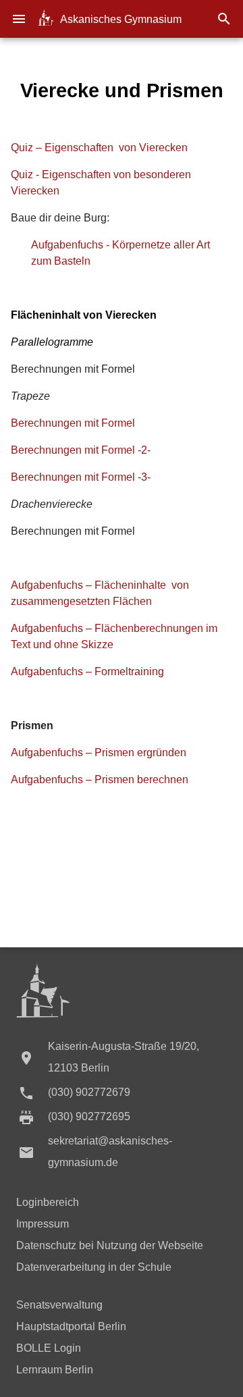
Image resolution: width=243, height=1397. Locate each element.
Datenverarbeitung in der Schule (93, 1267)
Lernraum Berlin (54, 1369)
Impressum (42, 1224)
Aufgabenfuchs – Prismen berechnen (99, 779)
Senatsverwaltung (59, 1305)
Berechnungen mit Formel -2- (81, 450)
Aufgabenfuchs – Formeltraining (87, 671)
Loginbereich (47, 1202)
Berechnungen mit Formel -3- (81, 477)
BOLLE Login (48, 1348)
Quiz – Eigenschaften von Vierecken (99, 147)
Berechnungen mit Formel (73, 423)
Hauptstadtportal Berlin (71, 1326)
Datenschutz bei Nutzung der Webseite (109, 1245)
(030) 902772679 (89, 1092)
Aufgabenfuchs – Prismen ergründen (98, 752)
